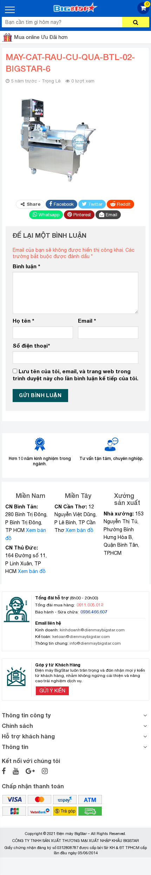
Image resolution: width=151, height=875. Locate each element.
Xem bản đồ (32, 571)
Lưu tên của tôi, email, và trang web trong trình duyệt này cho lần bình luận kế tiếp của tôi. (75, 374)
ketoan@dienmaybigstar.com (81, 636)
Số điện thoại (31, 345)
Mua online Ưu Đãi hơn (40, 37)
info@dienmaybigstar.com (95, 643)
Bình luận (26, 266)
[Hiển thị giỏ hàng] (143, 12)
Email (87, 320)
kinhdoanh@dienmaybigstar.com (92, 629)
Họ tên (23, 320)
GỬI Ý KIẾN (52, 690)
